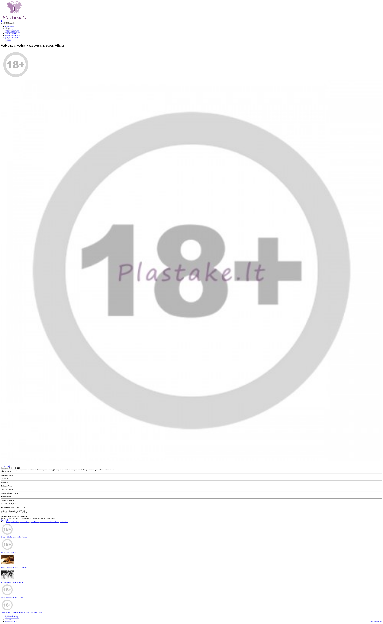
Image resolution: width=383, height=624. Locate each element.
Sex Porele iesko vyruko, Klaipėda (12, 582)
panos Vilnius (34, 522)
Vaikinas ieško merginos (12, 32)
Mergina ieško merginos (12, 35)
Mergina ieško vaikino (12, 30)
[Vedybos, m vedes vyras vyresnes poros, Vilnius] (16, 79)
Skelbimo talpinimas (11, 616)
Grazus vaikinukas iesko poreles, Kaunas (14, 537)
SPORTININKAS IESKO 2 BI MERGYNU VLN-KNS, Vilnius (21, 613)
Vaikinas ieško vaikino (12, 37)
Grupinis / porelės (10, 33)
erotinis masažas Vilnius (47, 522)
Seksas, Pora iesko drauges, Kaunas (12, 597)
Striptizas (8, 39)
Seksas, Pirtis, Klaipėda (8, 552)
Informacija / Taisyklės (12, 618)
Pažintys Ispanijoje (376, 621)
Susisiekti (8, 620)
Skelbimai (8, 41)
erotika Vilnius (24, 522)
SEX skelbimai (9, 26)
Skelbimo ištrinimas (11, 621)
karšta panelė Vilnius (12, 522)
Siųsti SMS (4, 520)
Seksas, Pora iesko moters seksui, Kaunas (14, 567)
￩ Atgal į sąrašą (5, 466)
